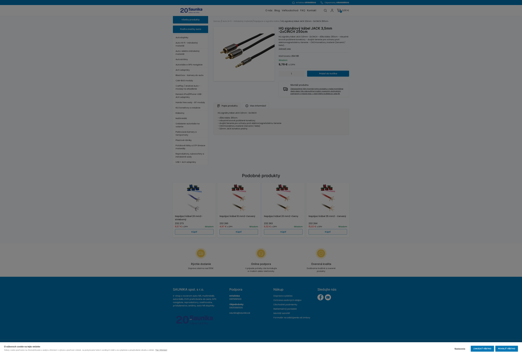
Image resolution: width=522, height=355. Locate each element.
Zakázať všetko (482, 349)
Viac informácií (161, 350)
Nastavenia (460, 349)
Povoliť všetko (506, 349)
